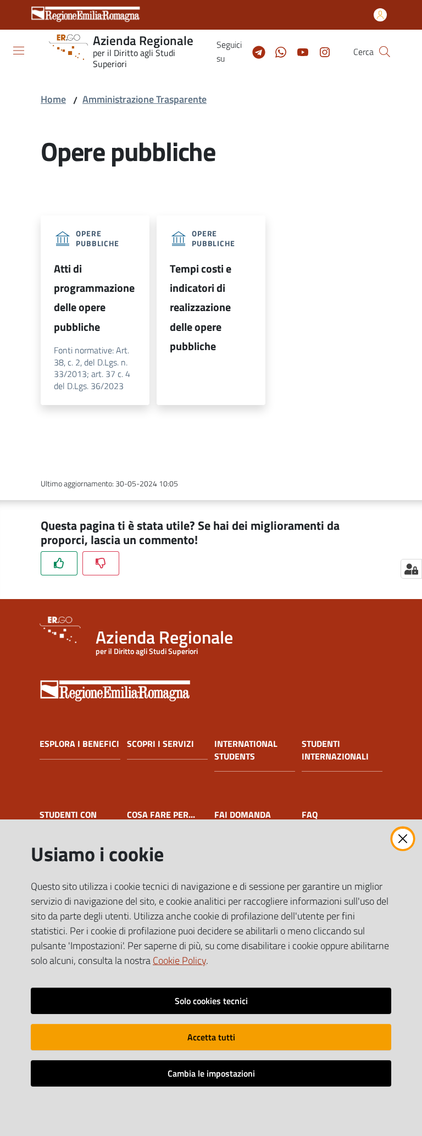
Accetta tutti (211, 1037)
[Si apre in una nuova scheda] (211, 687)
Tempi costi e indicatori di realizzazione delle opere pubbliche (200, 307)
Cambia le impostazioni (211, 1073)
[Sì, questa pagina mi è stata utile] (59, 563)
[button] (384, 51)
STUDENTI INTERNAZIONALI (335, 750)
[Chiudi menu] (382, 22)
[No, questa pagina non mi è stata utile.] (100, 563)
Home (53, 99)
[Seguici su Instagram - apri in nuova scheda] (320, 51)
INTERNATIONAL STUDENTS (245, 750)
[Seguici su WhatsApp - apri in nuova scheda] (276, 51)
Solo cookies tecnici (211, 1000)
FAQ (310, 814)
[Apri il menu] (18, 50)
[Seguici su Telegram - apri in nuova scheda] (254, 51)
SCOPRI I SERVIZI (160, 744)
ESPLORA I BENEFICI (79, 744)
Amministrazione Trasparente (144, 99)
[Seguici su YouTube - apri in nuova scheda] (298, 51)
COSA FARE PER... (161, 814)
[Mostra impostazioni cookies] (411, 569)
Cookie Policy (179, 960)
